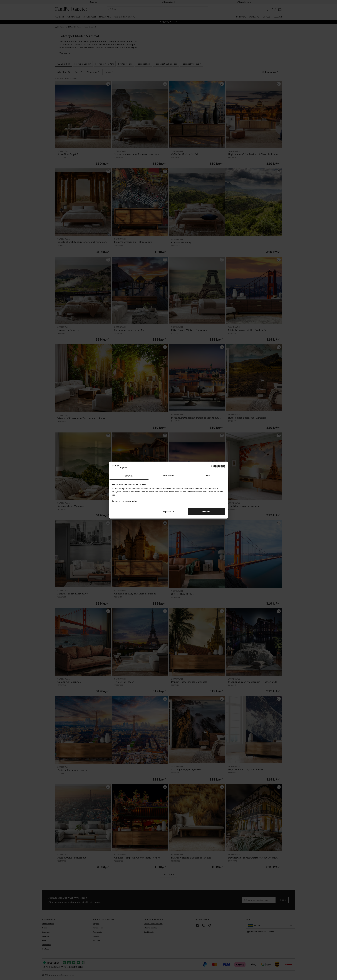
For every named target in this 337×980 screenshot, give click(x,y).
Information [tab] (168, 475)
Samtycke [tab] (129, 476)
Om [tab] (208, 475)
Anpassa (167, 511)
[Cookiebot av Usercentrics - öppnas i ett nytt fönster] (213, 467)
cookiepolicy (131, 501)
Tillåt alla (206, 511)
